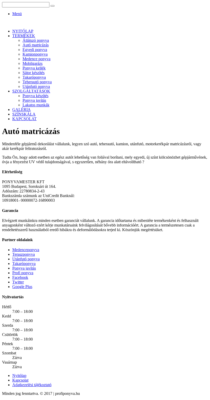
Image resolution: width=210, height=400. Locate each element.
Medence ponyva (36, 59)
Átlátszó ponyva (36, 40)
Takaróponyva (34, 77)
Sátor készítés (34, 72)
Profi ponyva (22, 273)
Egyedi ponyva (35, 49)
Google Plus (22, 286)
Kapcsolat (20, 380)
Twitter (18, 282)
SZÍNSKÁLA (24, 114)
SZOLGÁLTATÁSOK (31, 91)
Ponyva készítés (35, 96)
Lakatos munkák (36, 105)
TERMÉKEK (23, 36)
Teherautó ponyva (37, 82)
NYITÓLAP (22, 31)
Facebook (20, 277)
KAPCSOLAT (24, 119)
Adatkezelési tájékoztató (31, 385)
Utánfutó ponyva (36, 86)
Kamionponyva (35, 54)
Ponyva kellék (34, 68)
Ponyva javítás (34, 100)
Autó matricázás (36, 45)
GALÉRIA (21, 109)
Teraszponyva (23, 254)
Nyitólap (19, 375)
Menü (17, 14)
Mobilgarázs (33, 63)
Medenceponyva (25, 250)
